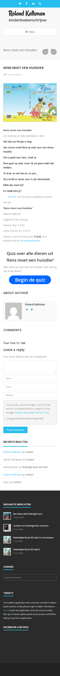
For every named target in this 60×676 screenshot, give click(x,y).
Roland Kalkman (12, 452)
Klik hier (12, 196)
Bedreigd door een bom (35, 467)
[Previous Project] (45, 52)
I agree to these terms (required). (26, 418)
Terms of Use (41, 412)
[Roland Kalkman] (27, 16)
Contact (29, 452)
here (5, 610)
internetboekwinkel (30, 240)
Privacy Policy (21, 412)
